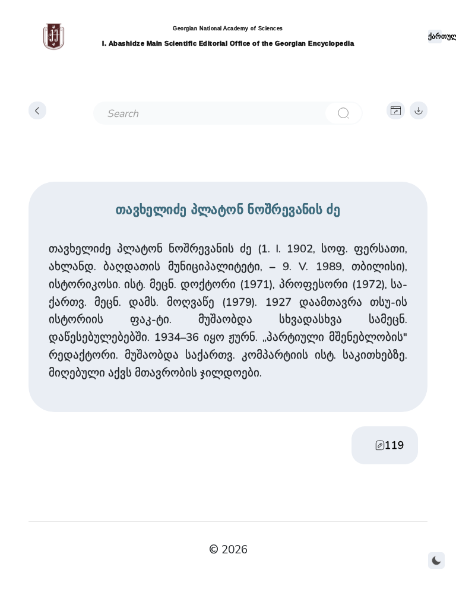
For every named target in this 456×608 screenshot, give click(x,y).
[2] (343, 113)
